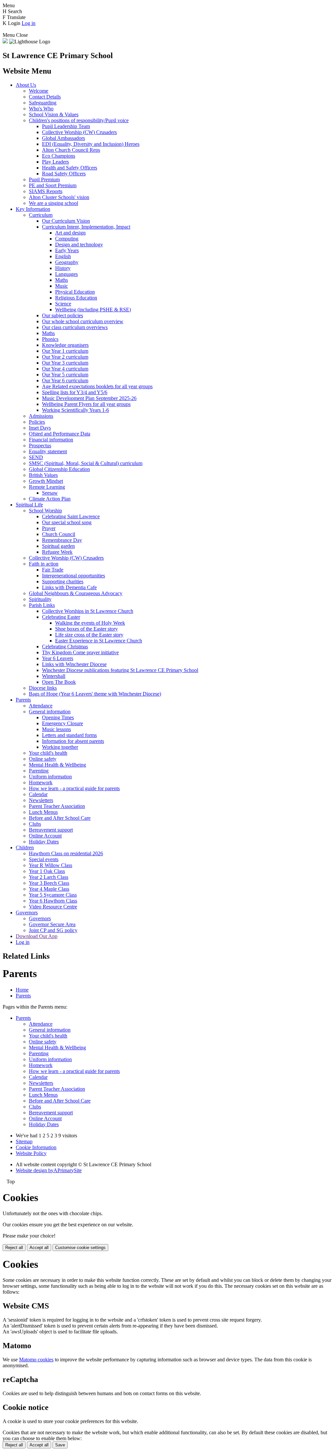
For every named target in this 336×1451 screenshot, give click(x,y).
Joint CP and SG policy (53, 930)
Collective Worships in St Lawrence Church (87, 611)
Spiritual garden (58, 546)
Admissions (41, 416)
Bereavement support (51, 830)
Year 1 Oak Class (47, 871)
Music (61, 286)
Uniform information (50, 776)
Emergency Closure (62, 723)
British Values (43, 475)
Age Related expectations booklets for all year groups (97, 386)
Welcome (38, 91)
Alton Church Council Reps (71, 150)
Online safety (42, 759)
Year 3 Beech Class (49, 883)
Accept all (39, 1247)
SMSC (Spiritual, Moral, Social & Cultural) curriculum (85, 463)
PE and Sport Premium (52, 185)
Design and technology (79, 244)
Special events (43, 859)
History (63, 268)
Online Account (45, 835)
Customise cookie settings (80, 1247)
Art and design (70, 232)
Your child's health (48, 753)
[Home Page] (5, 41)
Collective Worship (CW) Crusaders (79, 132)
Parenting (39, 770)
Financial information (51, 439)
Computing (66, 238)
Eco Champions (58, 156)
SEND (36, 457)
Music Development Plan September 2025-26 (89, 398)
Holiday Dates (44, 841)
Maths (61, 280)
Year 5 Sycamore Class (53, 895)
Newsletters (41, 800)
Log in (28, 23)
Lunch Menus (43, 812)
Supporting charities (62, 581)
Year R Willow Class (50, 865)
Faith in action (43, 564)
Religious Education (76, 298)
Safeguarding (42, 102)
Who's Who (41, 108)
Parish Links (42, 605)
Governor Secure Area (52, 924)
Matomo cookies (36, 1359)
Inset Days (40, 428)
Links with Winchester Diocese (74, 664)
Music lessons (56, 729)
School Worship (45, 510)
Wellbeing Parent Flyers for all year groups (86, 404)
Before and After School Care (60, 818)
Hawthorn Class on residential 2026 (66, 853)
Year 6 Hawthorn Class (53, 901)
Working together (60, 747)
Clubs (35, 824)
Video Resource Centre (53, 906)
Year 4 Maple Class (49, 889)
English (63, 256)
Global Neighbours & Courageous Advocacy (75, 593)
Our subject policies (62, 315)
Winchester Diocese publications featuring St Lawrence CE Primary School (120, 670)
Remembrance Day (62, 540)
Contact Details (45, 97)
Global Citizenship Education (59, 469)
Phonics (50, 339)
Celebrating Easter (61, 617)
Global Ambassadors (63, 138)
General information (50, 711)
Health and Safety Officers (69, 167)
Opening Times (58, 717)
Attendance (40, 705)
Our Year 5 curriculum (65, 374)
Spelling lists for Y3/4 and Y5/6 (74, 392)
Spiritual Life (29, 504)
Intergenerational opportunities (73, 575)
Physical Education (75, 292)
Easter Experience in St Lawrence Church (98, 640)
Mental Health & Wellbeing (57, 765)
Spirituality (40, 599)
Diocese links (43, 688)
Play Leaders (55, 162)
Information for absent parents (73, 741)
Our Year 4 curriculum (65, 368)
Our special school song (67, 522)
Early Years (67, 250)
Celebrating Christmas (65, 646)
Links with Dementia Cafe (69, 587)
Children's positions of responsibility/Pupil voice (79, 120)
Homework (40, 782)
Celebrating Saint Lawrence (71, 516)
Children (25, 847)
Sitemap (24, 1141)
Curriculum (40, 215)
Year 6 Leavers (57, 658)
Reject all (14, 1247)
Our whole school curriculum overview (82, 321)
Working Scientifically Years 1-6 (75, 410)
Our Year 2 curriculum (65, 357)
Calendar (38, 794)
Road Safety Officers (64, 173)
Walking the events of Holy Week (90, 623)
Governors (27, 912)
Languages (66, 274)
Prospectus (40, 445)
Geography (66, 262)
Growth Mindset (46, 481)
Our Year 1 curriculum (65, 351)
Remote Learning (47, 487)
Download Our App (36, 936)
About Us (26, 85)
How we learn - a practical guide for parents (74, 788)
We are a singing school (53, 203)
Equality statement (48, 451)
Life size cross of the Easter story (89, 634)
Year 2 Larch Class (48, 877)
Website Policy (31, 1153)
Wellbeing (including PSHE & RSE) (93, 309)
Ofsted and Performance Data (59, 433)
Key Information (33, 209)
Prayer (48, 528)
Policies (37, 422)
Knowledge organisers (65, 345)
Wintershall (53, 676)
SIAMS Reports (45, 191)
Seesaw (50, 493)
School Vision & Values (53, 114)
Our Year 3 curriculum (65, 363)
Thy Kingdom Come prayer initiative (80, 652)
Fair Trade (52, 569)
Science (63, 303)
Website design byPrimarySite (49, 1170)
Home (22, 990)
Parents (23, 700)
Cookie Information (36, 1147)
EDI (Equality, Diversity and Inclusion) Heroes (90, 144)
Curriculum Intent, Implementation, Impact (86, 227)
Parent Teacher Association (57, 806)
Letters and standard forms (69, 735)
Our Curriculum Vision (66, 221)
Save (60, 1444)
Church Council (58, 534)
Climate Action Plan (50, 499)
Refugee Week (57, 552)
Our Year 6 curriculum (65, 380)
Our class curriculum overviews (75, 327)
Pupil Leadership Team (66, 126)
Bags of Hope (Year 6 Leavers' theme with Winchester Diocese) (95, 694)
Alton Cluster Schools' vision (59, 197)
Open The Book (59, 682)
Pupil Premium (44, 179)
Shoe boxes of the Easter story (86, 629)
